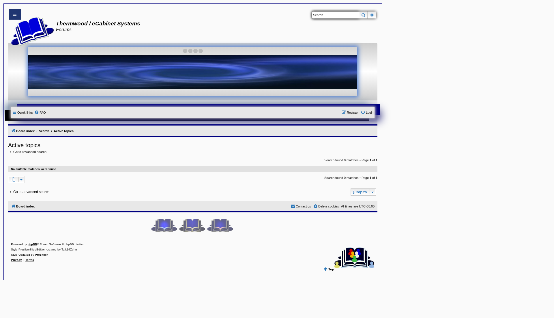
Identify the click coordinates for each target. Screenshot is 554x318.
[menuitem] (40, 112)
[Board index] (30, 30)
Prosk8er (41, 254)
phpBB (32, 244)
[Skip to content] (15, 14)
